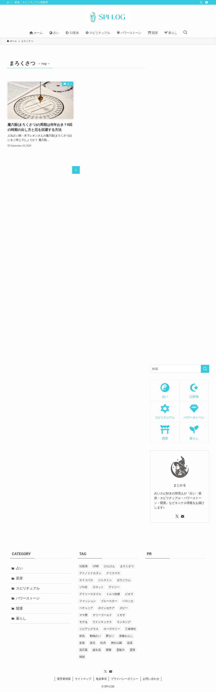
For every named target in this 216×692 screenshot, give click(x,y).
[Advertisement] (179, 207)
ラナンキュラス (102, 622)
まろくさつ (127, 566)
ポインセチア (106, 608)
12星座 (83, 566)
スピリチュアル (28, 588)
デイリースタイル (90, 594)
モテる (83, 622)
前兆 (82, 635)
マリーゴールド (102, 615)
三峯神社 (130, 628)
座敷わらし (126, 635)
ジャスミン (105, 580)
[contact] (206, 2)
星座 (19, 578)
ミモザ (121, 615)
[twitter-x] (201, 2)
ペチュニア (86, 608)
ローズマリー (112, 628)
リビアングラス (89, 628)
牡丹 (103, 642)
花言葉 (83, 649)
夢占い (110, 635)
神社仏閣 (116, 642)
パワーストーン (28, 598)
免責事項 (101, 678)
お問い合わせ (151, 678)
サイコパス (86, 580)
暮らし (21, 618)
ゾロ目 (83, 587)
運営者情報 (64, 678)
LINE (96, 566)
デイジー (114, 587)
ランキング (124, 622)
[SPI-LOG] (108, 17)
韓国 (82, 656)
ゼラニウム (124, 580)
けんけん (109, 566)
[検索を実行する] (205, 369)
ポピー (124, 608)
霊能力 (120, 649)
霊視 (132, 649)
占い (19, 568)
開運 (19, 608)
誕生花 (97, 649)
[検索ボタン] (185, 33)
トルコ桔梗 (113, 594)
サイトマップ (83, 678)
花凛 (129, 642)
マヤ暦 (83, 615)
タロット (98, 587)
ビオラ (129, 594)
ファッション (87, 601)
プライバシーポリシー (124, 678)
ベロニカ (127, 601)
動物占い (95, 635)
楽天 (92, 642)
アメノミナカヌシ (90, 573)
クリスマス (113, 573)
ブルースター (109, 601)
